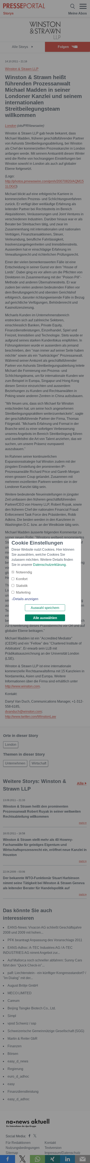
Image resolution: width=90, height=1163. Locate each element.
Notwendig (24, 572)
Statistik (22, 585)
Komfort (21, 579)
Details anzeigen (25, 599)
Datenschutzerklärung (49, 564)
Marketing (23, 592)
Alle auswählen (45, 618)
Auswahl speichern (45, 608)
